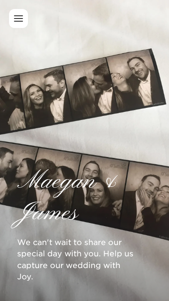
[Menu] (18, 18)
